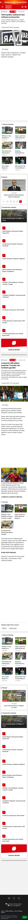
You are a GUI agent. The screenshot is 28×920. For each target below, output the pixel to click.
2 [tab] (10, 201)
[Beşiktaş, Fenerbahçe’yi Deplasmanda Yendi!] (20, 148)
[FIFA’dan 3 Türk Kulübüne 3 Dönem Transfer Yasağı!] (7, 133)
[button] (25, 7)
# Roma (4, 628)
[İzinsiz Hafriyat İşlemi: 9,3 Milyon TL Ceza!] (14, 700)
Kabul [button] (24, 917)
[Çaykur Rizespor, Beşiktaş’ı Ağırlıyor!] (14, 189)
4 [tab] (17, 201)
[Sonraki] (24, 201)
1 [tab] (7, 201)
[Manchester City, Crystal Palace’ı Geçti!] (20, 164)
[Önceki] (3, 201)
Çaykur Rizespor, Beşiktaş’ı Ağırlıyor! (13, 258)
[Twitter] (19, 898)
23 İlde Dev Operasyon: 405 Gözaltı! (13, 310)
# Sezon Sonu (12, 628)
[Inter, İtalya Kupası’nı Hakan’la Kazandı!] (7, 164)
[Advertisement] (14, 74)
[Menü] (2, 6)
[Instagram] (9, 898)
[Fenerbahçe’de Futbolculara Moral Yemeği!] (7, 148)
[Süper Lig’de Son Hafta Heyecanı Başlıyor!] (20, 133)
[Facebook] (14, 898)
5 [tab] (20, 201)
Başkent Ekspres (9, 7)
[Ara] (22, 7)
